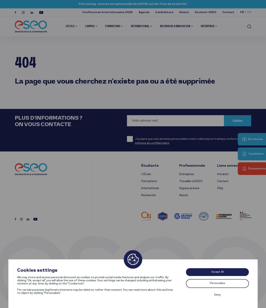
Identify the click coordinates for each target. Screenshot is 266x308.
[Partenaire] (146, 216)
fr (242, 12)
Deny (217, 294)
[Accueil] (31, 26)
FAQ (220, 188)
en (249, 12)
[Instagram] (23, 12)
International (140, 26)
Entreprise (207, 26)
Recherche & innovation (175, 26)
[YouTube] (41, 12)
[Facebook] (15, 12)
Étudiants (150, 166)
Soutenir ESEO (206, 12)
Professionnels (192, 166)
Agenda (144, 12)
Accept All (217, 272)
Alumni (184, 12)
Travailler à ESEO (191, 181)
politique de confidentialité (152, 143)
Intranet (223, 174)
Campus (90, 26)
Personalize (217, 283)
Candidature (164, 12)
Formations (112, 26)
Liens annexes (229, 166)
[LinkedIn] (32, 12)
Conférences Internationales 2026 (107, 12)
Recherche (148, 195)
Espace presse (189, 188)
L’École (70, 26)
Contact (228, 12)
